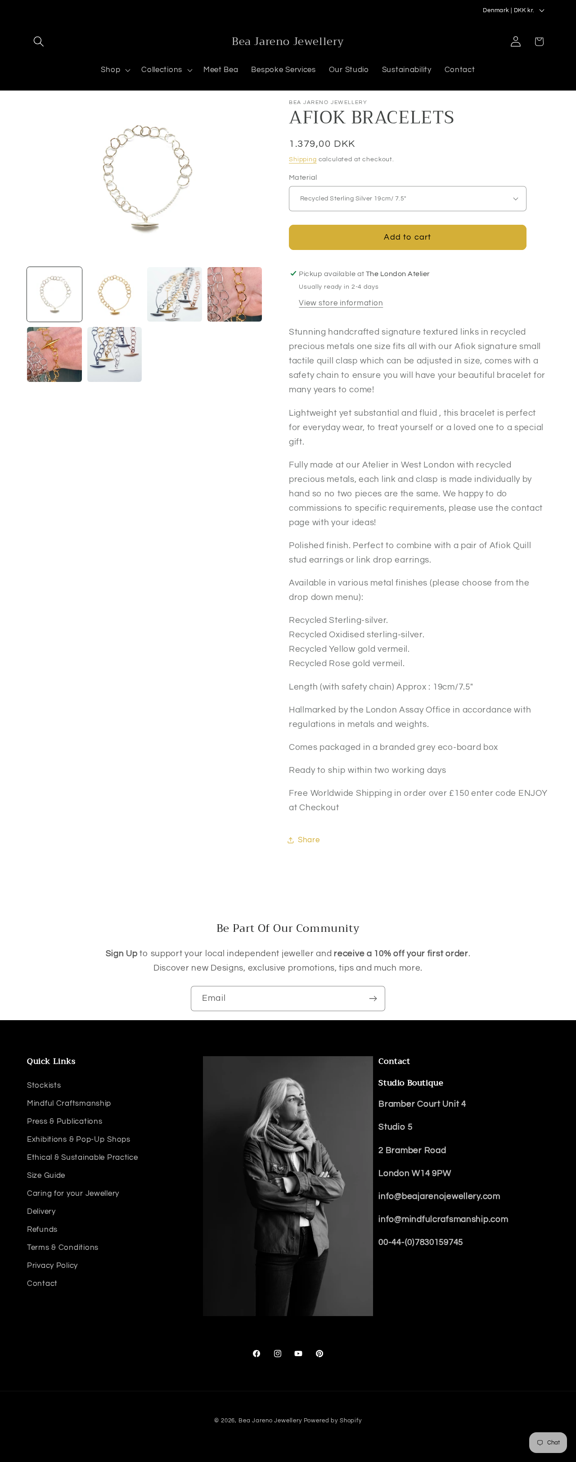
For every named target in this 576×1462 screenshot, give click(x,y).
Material (303, 177)
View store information (341, 303)
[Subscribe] (373, 998)
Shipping (303, 159)
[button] (39, 42)
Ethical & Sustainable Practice (82, 1157)
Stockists (44, 1085)
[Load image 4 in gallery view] (234, 294)
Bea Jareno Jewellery (270, 1420)
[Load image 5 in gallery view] (54, 354)
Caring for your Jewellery (73, 1194)
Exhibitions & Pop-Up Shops (78, 1139)
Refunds (42, 1230)
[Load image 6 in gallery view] (114, 354)
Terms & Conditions (63, 1248)
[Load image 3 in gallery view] (174, 294)
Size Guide (46, 1175)
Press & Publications (64, 1121)
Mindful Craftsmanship (69, 1103)
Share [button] (309, 840)
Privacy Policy (52, 1266)
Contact (42, 1284)
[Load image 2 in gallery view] (114, 294)
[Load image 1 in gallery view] (54, 294)
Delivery (41, 1212)
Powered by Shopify (333, 1420)
